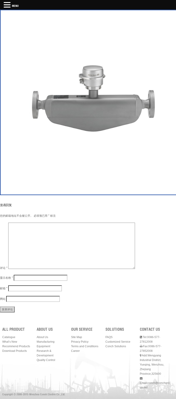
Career (75, 351)
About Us (42, 337)
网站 (3, 299)
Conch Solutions (115, 346)
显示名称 (6, 277)
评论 (4, 268)
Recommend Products (16, 346)
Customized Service (117, 341)
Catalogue (8, 337)
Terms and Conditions (84, 346)
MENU (15, 6)
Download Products (14, 351)
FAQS (109, 337)
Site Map (76, 337)
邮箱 (4, 288)
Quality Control (46, 360)
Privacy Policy (79, 341)
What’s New (9, 341)
